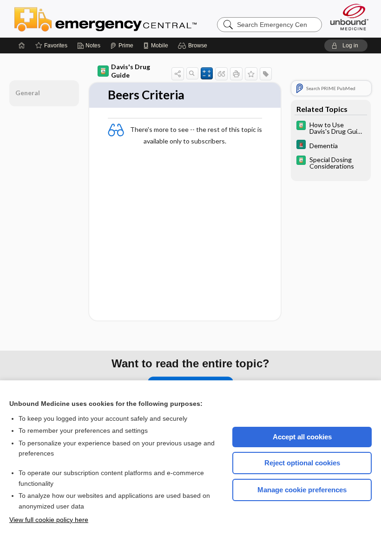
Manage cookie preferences (302, 490)
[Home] (22, 45)
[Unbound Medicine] (349, 17)
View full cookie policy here (48, 519)
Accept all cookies (302, 437)
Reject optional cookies (302, 463)
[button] (194, 45)
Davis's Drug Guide (130, 71)
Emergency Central (129, 19)
